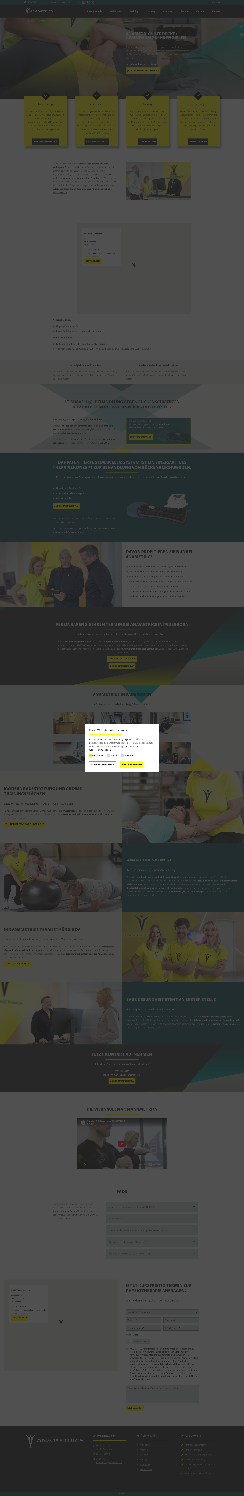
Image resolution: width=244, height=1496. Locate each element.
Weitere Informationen (100, 749)
